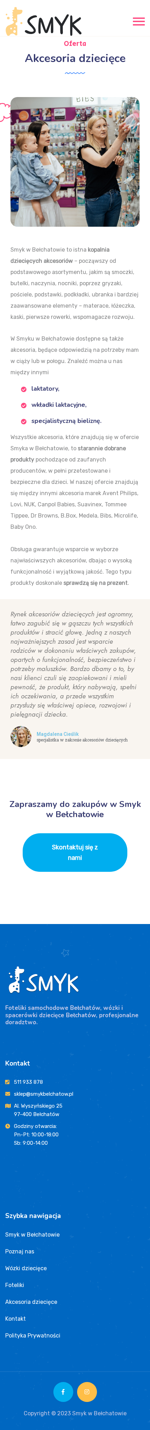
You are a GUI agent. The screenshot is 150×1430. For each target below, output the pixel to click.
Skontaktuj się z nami (75, 852)
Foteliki (14, 1285)
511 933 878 (28, 1082)
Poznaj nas (19, 1251)
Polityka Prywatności (32, 1335)
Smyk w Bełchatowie (32, 1234)
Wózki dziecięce (26, 1268)
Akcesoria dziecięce (31, 1302)
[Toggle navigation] (139, 20)
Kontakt (15, 1318)
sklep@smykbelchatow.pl (43, 1094)
